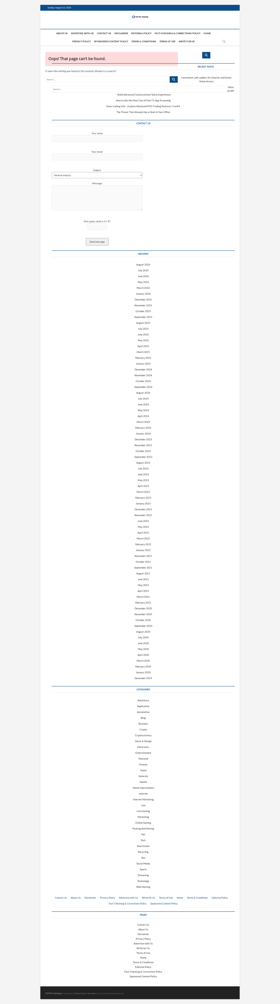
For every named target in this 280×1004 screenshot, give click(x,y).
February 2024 (143, 427)
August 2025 (143, 322)
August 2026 (143, 264)
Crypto (143, 729)
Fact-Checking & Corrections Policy (177, 33)
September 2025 (143, 317)
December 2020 (143, 608)
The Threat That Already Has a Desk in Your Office (143, 112)
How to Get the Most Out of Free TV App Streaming (143, 100)
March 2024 (143, 421)
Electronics (143, 746)
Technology (143, 881)
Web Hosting (143, 886)
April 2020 (143, 654)
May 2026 (143, 282)
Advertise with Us (82, 33)
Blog (143, 717)
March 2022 (143, 538)
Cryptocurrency (143, 735)
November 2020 (143, 614)
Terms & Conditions (143, 41)
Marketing (143, 816)
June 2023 (143, 474)
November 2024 (143, 375)
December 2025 (143, 299)
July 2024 (143, 398)
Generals (143, 776)
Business (143, 723)
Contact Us (104, 33)
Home (207, 33)
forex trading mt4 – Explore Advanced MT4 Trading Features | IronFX (143, 106)
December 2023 (143, 439)
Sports (143, 869)
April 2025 (143, 346)
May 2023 (143, 480)
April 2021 (143, 590)
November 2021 (143, 555)
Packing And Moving (143, 828)
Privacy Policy (81, 41)
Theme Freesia (80, 993)
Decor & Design (143, 741)
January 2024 (143, 433)
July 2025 (143, 328)
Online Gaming (143, 822)
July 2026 (143, 270)
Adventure (143, 700)
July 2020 (143, 637)
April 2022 (143, 532)
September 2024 (143, 386)
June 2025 (143, 334)
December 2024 (143, 369)
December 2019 (143, 678)
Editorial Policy (141, 33)
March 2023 (143, 491)
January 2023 (143, 503)
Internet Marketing (143, 799)
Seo (143, 857)
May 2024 (143, 410)
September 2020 (143, 625)
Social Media (143, 863)
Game (143, 770)
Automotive (143, 712)
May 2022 (143, 526)
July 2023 (143, 468)
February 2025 (143, 357)
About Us (62, 33)
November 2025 (143, 305)
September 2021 (143, 567)
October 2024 (143, 381)
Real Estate (143, 846)
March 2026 (143, 287)
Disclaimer (121, 33)
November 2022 (143, 515)
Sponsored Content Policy (111, 41)
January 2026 (143, 293)
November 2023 (143, 445)
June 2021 (143, 579)
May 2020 (143, 649)
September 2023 (143, 456)
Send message (97, 241)
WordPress (92, 993)
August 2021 (143, 573)
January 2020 (143, 672)
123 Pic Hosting (53, 993)
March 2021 (143, 596)
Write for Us (187, 41)
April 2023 (143, 486)
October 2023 (143, 451)
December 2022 (143, 509)
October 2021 (143, 561)
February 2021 (143, 602)
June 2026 (143, 276)
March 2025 (143, 351)
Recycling (143, 851)
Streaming (143, 875)
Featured (143, 758)
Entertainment (143, 752)
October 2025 (143, 311)
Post (143, 840)
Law (143, 805)
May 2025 (143, 340)
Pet (143, 834)
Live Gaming (143, 811)
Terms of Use (167, 41)
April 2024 (143, 416)
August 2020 (143, 631)
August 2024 (143, 392)
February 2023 (143, 497)
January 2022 (143, 550)
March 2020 (143, 660)
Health (143, 781)
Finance (143, 764)
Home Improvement (143, 787)
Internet (143, 793)
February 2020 (143, 666)
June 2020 (143, 643)
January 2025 (143, 363)
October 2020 (143, 620)
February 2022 (143, 544)
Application (143, 706)
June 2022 (143, 520)
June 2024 (143, 404)
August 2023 (143, 462)
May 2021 (143, 585)
